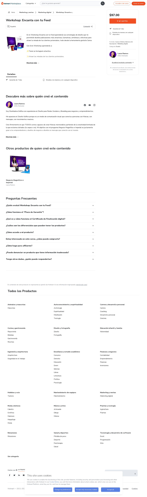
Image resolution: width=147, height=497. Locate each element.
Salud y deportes (61, 433)
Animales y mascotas (16, 304)
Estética (11, 413)
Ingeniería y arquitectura (18, 352)
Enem (56, 365)
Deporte (57, 440)
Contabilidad (104, 355)
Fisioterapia (58, 443)
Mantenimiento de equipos (65, 392)
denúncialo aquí (81, 285)
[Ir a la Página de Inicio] (11, 3)
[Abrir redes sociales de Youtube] (90, 105)
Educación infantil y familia (111, 328)
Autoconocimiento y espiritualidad (68, 304)
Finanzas (103, 362)
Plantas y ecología (108, 406)
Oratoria (103, 318)
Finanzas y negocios (108, 352)
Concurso (57, 355)
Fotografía (58, 335)
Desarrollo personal (107, 315)
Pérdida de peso (60, 436)
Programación (105, 440)
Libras (56, 372)
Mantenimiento (59, 396)
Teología (57, 318)
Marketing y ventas (108, 392)
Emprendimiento (106, 358)
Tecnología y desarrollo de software (115, 433)
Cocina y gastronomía (16, 328)
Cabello (11, 409)
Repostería (12, 331)
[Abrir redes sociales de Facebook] (85, 105)
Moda (10, 423)
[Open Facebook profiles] (9, 475)
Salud (56, 446)
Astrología (58, 308)
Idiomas (57, 369)
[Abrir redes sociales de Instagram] (94, 105)
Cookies (135, 489)
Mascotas (11, 308)
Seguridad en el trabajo (16, 358)
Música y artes (60, 406)
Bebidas (11, 335)
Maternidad (104, 331)
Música (56, 416)
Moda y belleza (14, 406)
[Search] (103, 3)
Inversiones (104, 365)
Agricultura (104, 409)
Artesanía (57, 409)
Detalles (11, 74)
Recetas (11, 342)
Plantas (103, 413)
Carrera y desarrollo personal (112, 304)
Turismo (11, 396)
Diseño (56, 331)
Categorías (30, 3)
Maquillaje (11, 419)
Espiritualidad (59, 311)
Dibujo (56, 413)
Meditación (58, 315)
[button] (48, 205)
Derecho (57, 358)
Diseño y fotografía (62, 328)
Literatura (57, 376)
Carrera (102, 308)
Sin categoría (13, 456)
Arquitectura (12, 355)
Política (57, 379)
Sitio (102, 443)
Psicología (58, 382)
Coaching (103, 311)
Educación (57, 362)
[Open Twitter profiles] (14, 475)
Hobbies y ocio (14, 392)
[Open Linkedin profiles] (19, 475)
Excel (102, 436)
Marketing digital (106, 396)
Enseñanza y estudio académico (67, 352)
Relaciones (12, 433)
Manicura (11, 416)
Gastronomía (12, 338)
